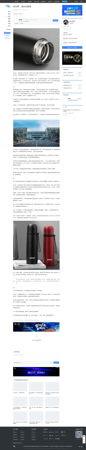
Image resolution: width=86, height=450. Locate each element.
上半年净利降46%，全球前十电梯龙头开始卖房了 (20, 408)
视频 (9, 21)
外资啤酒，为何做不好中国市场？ (70, 42)
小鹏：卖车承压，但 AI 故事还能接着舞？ (20, 422)
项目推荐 (15, 434)
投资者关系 (15, 439)
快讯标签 (33, 439)
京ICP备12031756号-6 (45, 448)
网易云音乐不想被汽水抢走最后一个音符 (52, 422)
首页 (9, 11)
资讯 (9, 16)
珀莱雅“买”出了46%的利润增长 (52, 407)
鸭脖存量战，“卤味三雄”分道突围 (70, 38)
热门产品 (33, 434)
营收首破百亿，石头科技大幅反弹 (36, 393)
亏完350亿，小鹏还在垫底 (18, 392)
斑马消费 (15, 9)
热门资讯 (33, 432)
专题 (9, 23)
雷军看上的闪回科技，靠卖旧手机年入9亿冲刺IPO (72, 110)
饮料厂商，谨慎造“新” (67, 34)
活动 (9, 26)
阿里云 (25, 446)
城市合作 (15, 432)
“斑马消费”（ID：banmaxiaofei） (30, 315)
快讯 (9, 14)
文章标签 (33, 437)
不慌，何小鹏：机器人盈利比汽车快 (36, 408)
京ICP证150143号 (52, 448)
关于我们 (22, 434)
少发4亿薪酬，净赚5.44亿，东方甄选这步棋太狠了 (35, 422)
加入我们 (22, 439)
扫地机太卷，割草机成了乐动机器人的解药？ (52, 393)
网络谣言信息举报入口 (18, 443)
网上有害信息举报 (68, 446)
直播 (9, 18)
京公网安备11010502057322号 (62, 448)
